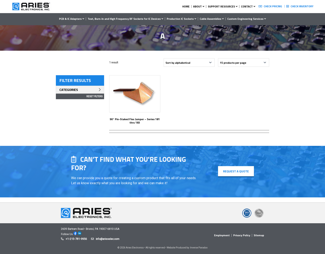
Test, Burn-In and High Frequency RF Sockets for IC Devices (124, 19)
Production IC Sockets (180, 19)
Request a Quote (236, 171)
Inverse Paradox (199, 247)
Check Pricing (273, 6)
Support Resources (221, 6)
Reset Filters (94, 96)
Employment (222, 235)
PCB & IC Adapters (70, 19)
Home (186, 6)
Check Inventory (302, 6)
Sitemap (259, 235)
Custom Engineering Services (245, 19)
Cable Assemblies (210, 19)
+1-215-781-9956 (76, 238)
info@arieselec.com (107, 238)
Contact (247, 6)
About (197, 6)
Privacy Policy (241, 235)
